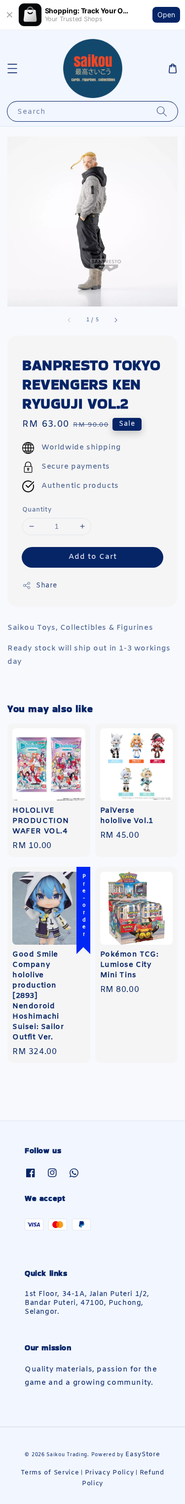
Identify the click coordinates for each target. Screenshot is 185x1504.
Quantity (36, 510)
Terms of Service (50, 1473)
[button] (12, 68)
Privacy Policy (109, 1473)
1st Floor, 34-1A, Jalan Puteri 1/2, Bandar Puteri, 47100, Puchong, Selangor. (87, 1303)
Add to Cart (93, 557)
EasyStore (142, 1454)
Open (166, 14)
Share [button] (46, 585)
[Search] (162, 111)
